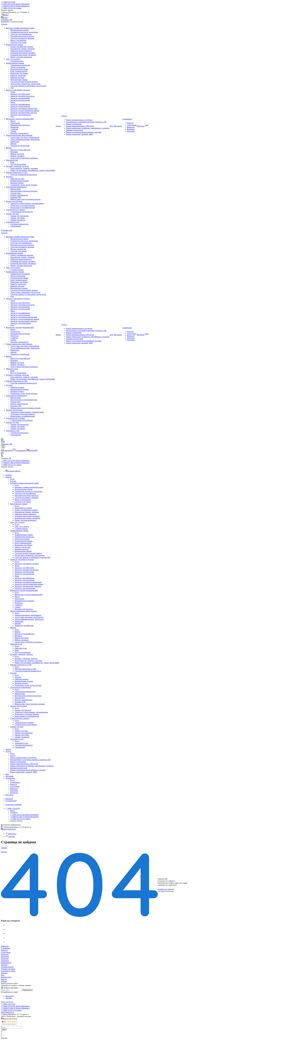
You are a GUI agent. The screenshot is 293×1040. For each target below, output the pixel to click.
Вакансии (5, 954)
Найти (4, 1029)
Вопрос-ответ (6, 977)
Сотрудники (6, 952)
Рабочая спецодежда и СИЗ (25, 669)
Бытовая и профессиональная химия (29, 487)
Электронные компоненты (25, 692)
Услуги (13, 755)
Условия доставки (8, 969)
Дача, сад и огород (22, 526)
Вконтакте (12, 834)
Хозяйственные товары (24, 535)
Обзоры (4, 981)
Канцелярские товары (23, 508)
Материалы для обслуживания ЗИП (29, 595)
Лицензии (5, 961)
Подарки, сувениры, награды (26, 659)
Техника (18, 677)
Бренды (4, 979)
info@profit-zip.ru (9, 829)
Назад (12, 479)
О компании (15, 782)
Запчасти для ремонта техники (27, 564)
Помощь (4, 965)
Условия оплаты (7, 967)
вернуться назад (167, 891)
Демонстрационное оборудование (28, 615)
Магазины (5, 956)
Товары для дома (21, 731)
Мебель (17, 632)
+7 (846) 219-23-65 (8, 2)
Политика (5, 959)
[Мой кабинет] (2, 440)
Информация (6, 963)
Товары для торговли (23, 710)
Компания (5, 946)
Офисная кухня (21, 648)
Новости (4, 950)
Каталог (13, 481)
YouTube (11, 836)
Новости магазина (10, 988)
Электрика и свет (21, 743)
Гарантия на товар (8, 971)
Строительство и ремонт (24, 722)
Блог (3, 975)
